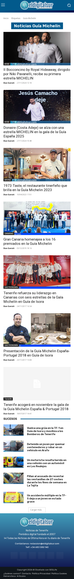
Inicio (6, 18)
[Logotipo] (37, 5)
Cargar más (36, 509)
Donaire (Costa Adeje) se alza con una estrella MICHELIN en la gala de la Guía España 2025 (34, 132)
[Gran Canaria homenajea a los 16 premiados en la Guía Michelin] (37, 218)
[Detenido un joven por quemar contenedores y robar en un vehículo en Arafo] (13, 446)
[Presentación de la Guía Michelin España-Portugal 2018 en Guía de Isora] (37, 330)
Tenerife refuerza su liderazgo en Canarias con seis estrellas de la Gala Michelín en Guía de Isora (33, 297)
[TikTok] (41, 555)
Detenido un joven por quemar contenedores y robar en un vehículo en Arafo (46, 447)
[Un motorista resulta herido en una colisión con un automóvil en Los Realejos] (13, 462)
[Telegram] (32, 555)
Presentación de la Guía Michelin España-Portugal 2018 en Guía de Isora (36, 353)
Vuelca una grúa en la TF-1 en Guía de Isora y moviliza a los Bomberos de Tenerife (45, 431)
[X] (50, 555)
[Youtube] (59, 555)
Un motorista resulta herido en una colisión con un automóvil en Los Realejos (46, 463)
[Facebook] (14, 555)
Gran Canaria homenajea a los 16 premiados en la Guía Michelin (29, 241)
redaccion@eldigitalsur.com (44, 543)
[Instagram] (23, 555)
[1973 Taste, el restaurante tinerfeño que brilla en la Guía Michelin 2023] (37, 164)
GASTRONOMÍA (11, 287)
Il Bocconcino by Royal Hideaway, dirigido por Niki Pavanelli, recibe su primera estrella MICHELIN (36, 74)
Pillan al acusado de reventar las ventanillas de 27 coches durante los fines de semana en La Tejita (47, 481)
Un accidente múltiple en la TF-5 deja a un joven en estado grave (46, 498)
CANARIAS (8, 233)
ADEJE (6, 64)
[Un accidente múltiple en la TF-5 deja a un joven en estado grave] (13, 497)
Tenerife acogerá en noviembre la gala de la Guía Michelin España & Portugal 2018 (36, 407)
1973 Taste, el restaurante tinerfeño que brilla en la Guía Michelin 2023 (35, 188)
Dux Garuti (8, 82)
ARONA (7, 180)
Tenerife (8, 399)
